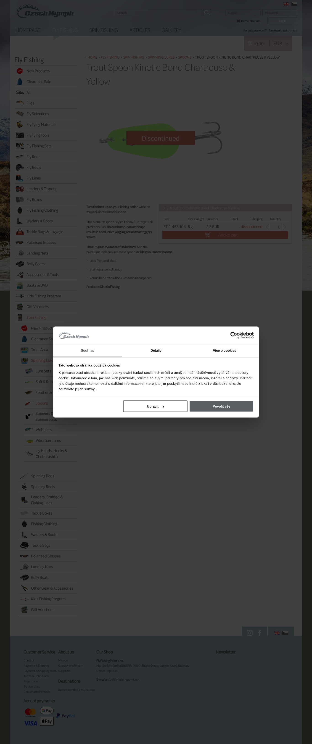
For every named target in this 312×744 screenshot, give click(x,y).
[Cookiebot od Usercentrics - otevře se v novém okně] (234, 335)
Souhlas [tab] (87, 350)
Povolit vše (221, 406)
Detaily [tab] (156, 350)
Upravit (153, 406)
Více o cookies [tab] (224, 350)
